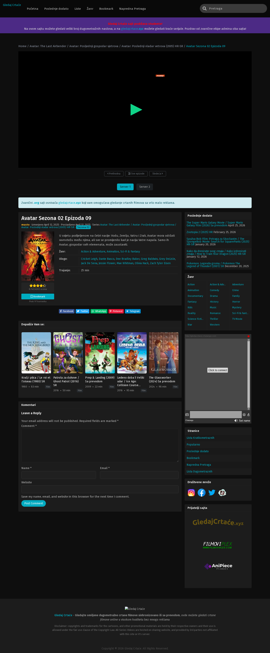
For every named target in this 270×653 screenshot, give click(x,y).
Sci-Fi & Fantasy (130, 251)
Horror (236, 301)
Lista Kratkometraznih (200, 438)
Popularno (193, 444)
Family (236, 295)
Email (105, 468)
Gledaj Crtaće (12, 5)
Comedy (214, 290)
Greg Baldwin (149, 259)
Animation (113, 251)
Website (26, 482)
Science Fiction (196, 318)
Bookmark (193, 458)
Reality (191, 313)
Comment (29, 426)
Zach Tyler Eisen (160, 263)
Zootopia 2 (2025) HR (200, 232)
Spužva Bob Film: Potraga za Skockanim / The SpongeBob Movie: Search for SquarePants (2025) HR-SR (218, 241)
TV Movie (237, 318)
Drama (214, 295)
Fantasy (192, 301)
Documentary (195, 295)
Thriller (214, 318)
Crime (235, 290)
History (214, 301)
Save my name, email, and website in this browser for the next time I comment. (75, 496)
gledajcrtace (132, 28)
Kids (190, 307)
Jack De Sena (89, 263)
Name (26, 468)
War (190, 324)
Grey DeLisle (167, 259)
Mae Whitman (125, 263)
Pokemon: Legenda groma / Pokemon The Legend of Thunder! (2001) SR (213, 265)
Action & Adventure (93, 251)
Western (215, 324)
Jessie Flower (107, 263)
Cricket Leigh (89, 259)
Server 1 (125, 186)
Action (191, 284)
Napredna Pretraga (199, 464)
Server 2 (144, 186)
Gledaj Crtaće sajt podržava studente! (135, 24)
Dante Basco (106, 259)
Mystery (236, 307)
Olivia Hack (142, 263)
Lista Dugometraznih (199, 471)
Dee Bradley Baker (128, 259)
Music (213, 307)
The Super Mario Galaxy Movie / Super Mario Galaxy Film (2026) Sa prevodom (215, 224)
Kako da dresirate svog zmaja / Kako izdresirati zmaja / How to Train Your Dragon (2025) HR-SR (216, 252)
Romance (215, 313)
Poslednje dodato (198, 451)
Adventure (238, 284)
